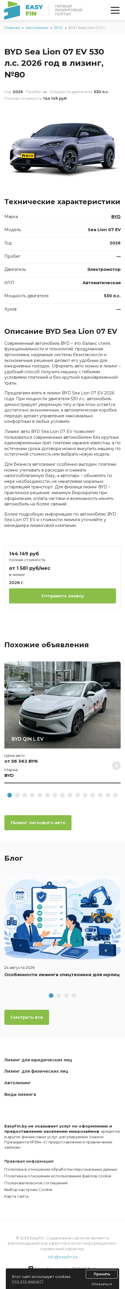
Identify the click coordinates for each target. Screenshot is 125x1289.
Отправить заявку (62, 596)
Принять (102, 1274)
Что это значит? (27, 1281)
